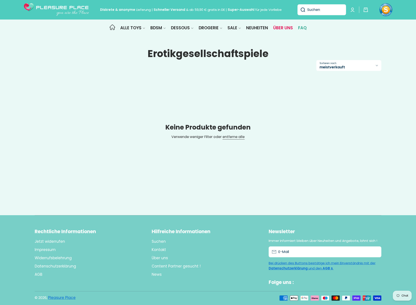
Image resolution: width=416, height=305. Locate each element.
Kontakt (159, 249)
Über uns (160, 258)
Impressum (45, 249)
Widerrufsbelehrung (53, 258)
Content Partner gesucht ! (176, 266)
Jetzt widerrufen (50, 241)
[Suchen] (301, 9)
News (157, 274)
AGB (38, 274)
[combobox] (321, 9)
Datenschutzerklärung (55, 266)
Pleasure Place (62, 297)
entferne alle (234, 137)
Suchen (159, 241)
